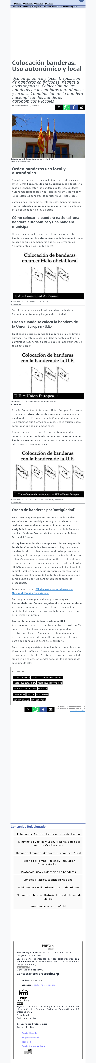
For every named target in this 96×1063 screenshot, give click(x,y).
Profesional (42, 694)
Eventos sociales (22, 677)
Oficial (50, 3)
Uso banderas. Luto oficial (48, 906)
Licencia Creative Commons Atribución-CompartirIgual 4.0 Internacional (48, 1010)
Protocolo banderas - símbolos (47, 677)
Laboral (39, 3)
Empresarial (19, 694)
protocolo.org (38, 700)
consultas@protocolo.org (43, 985)
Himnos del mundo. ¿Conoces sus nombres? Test (48, 853)
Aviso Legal (23, 1015)
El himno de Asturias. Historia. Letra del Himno (48, 834)
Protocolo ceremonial (25, 683)
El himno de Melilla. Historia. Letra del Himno (48, 887)
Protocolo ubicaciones (25, 688)
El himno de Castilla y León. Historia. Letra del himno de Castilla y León (49, 843)
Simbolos (42, 688)
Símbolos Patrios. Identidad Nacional (49, 879)
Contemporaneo (21, 700)
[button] (59, 107)
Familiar (29, 3)
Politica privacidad (27, 1018)
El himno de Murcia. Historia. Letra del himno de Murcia (49, 896)
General (31, 694)
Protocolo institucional (50, 683)
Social (19, 3)
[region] (48, 34)
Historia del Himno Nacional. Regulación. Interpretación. (49, 862)
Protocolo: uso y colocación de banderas (48, 872)
